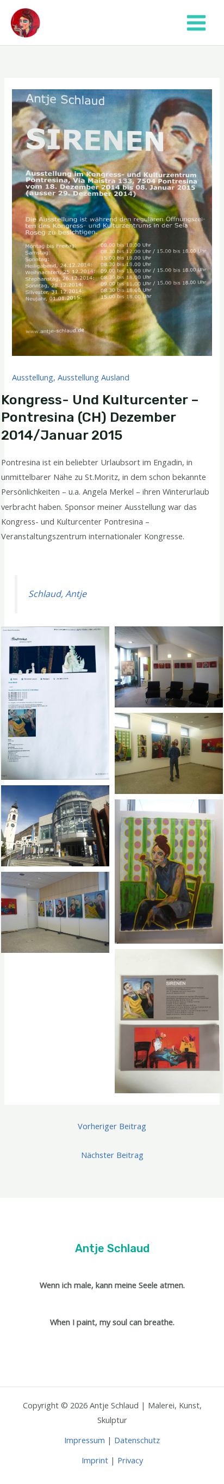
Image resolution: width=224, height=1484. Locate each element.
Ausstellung (32, 377)
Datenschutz (137, 1439)
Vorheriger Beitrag (112, 1125)
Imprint (95, 1460)
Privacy (130, 1460)
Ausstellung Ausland (93, 377)
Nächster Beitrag (112, 1154)
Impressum (84, 1439)
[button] (55, 703)
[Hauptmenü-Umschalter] (196, 23)
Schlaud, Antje (57, 594)
